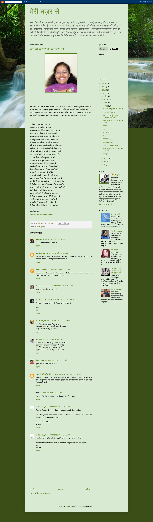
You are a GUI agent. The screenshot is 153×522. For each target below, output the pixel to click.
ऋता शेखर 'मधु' (41, 253)
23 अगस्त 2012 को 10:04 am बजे (59, 407)
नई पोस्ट (33, 489)
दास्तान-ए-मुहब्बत (108, 142)
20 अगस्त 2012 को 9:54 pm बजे (62, 286)
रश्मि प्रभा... (117, 175)
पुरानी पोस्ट (88, 489)
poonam (39, 239)
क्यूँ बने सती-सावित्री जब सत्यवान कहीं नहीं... (110, 116)
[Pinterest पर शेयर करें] (68, 223)
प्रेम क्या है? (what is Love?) (113, 109)
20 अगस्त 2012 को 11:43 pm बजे (63, 300)
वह (104, 129)
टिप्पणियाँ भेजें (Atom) (43, 493)
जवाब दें (38, 246)
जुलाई (106, 158)
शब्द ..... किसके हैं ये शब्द (111, 145)
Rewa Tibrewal (41, 269)
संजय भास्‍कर (40, 360)
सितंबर (106, 103)
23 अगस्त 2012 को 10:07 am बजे (59, 435)
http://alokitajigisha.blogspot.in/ (41, 214)
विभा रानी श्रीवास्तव (42, 321)
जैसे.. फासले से (115, 214)
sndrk (68, 506)
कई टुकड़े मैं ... (115, 250)
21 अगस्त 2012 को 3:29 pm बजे (56, 360)
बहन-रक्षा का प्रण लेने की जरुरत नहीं (47, 48)
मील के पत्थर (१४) (116, 231)
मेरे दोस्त (105, 154)
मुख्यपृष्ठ (60, 489)
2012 (104, 93)
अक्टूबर (106, 99)
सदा (37, 339)
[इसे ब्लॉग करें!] (61, 223)
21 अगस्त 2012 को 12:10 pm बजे (50, 339)
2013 (104, 90)
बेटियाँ (105, 126)
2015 (104, 83)
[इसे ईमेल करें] (59, 223)
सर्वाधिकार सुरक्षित (40, 226)
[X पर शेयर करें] (63, 223)
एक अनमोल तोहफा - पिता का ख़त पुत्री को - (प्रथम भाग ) (117, 271)
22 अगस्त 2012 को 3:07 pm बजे (51, 393)
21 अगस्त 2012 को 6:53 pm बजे (70, 374)
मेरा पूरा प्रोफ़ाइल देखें (105, 204)
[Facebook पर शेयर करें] (65, 223)
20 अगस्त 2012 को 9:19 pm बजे (59, 269)
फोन (104, 136)
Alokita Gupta (41, 407)
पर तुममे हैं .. (107, 139)
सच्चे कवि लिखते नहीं (109, 112)
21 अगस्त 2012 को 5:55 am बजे (60, 321)
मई (105, 165)
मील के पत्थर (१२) (116, 289)
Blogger (82, 506)
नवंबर (106, 96)
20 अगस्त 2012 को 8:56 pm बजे (54, 239)
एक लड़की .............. (110, 132)
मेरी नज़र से (44, 12)
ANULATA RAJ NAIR (44, 300)
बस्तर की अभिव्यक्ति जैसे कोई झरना (47, 374)
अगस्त (106, 106)
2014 (104, 87)
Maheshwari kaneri (43, 286)
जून (105, 161)
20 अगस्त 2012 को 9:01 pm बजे (57, 253)
